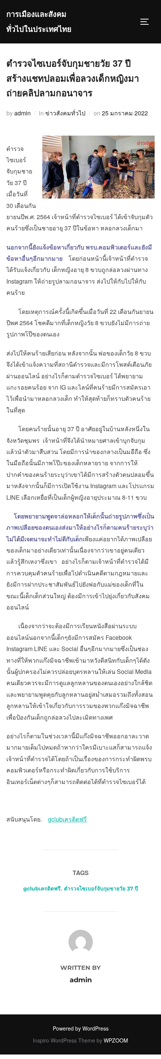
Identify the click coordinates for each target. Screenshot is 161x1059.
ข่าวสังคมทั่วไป (65, 113)
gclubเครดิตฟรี (42, 888)
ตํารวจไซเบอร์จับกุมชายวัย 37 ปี (101, 888)
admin (22, 113)
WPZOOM (116, 1040)
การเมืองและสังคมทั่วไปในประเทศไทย (39, 22)
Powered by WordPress (81, 1028)
